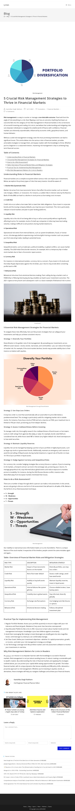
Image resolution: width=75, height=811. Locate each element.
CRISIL (34, 434)
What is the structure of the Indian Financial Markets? (60, 711)
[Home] (4, 16)
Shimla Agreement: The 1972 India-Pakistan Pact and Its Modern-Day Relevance (25, 784)
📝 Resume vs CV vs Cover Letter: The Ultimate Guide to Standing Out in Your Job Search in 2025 (30, 767)
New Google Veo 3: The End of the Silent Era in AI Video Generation (22, 760)
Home (25, 806)
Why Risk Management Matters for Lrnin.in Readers (25, 170)
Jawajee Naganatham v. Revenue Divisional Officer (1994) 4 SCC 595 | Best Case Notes (27, 764)
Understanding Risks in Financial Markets (21, 157)
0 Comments (10, 111)
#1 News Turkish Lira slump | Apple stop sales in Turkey (14, 711)
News (39, 806)
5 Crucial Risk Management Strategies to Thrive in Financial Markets (29, 16)
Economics (41, 109)
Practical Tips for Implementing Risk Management (24, 168)
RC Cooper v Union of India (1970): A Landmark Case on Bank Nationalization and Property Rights (30, 777)
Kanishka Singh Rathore (14, 109)
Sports (34, 806)
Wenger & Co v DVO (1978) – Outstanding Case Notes (18, 770)
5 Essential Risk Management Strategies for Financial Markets (28, 160)
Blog (29, 806)
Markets (44, 806)
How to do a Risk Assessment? (17, 162)
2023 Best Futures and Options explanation (37, 711)
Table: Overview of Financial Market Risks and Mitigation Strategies (30, 165)
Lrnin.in (8, 656)
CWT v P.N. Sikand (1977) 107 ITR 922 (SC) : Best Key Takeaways (20, 774)
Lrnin (6, 4)
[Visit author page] (7, 682)
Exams (50, 806)
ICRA (39, 434)
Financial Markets (53, 109)
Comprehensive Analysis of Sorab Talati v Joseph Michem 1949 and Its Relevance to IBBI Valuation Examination (34, 780)
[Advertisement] (37, 40)
